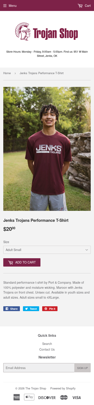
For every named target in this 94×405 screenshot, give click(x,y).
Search (47, 343)
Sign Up (82, 368)
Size (6, 242)
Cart (87, 5)
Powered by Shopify (63, 388)
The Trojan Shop (35, 388)
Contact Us (47, 349)
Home (7, 73)
